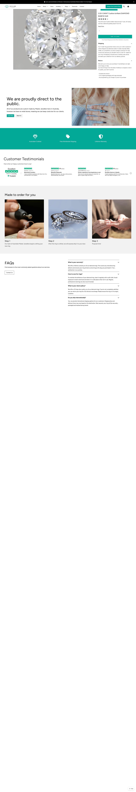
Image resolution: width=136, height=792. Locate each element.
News (51, 6)
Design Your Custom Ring (114, 6)
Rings (66, 6)
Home (39, 6)
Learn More (10, 115)
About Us (19, 115)
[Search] (124, 6)
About (44, 6)
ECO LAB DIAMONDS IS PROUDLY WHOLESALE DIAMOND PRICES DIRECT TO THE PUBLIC (69, 2)
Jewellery (58, 6)
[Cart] (128, 6)
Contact (82, 6)
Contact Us (9, 272)
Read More (101, 26)
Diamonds (74, 6)
